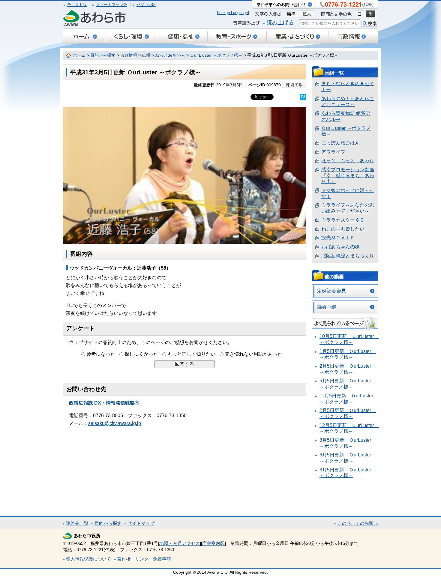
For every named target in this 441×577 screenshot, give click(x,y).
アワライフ (333, 151)
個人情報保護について (88, 558)
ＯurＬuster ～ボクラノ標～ (216, 55)
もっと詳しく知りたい (191, 354)
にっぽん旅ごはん (340, 142)
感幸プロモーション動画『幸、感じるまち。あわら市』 (347, 175)
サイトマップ (141, 523)
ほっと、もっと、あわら (347, 160)
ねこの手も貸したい (342, 229)
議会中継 (326, 306)
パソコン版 (146, 4)
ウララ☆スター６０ (342, 220)
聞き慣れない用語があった (253, 354)
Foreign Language (232, 12)
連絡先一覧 (77, 523)
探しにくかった (141, 354)
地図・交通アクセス (179, 543)
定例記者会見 (331, 290)
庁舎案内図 (213, 543)
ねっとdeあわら (170, 55)
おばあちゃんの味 (340, 246)
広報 (146, 55)
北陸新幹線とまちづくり (347, 255)
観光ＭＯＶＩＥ (338, 237)
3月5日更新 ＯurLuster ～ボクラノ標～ (348, 472)
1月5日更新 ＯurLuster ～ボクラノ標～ (348, 354)
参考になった (100, 354)
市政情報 (128, 55)
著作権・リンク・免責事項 (144, 558)
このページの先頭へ (358, 523)
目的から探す (103, 55)
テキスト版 (77, 4)
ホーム (79, 55)
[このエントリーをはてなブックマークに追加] (303, 96)
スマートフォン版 (111, 4)
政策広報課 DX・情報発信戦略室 (104, 402)
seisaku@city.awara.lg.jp (114, 423)
